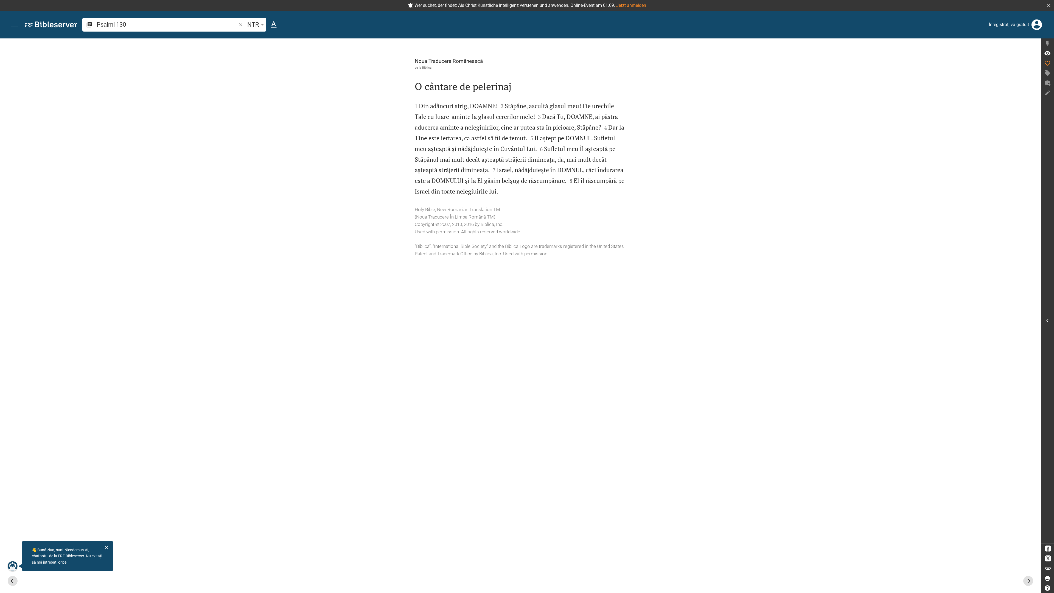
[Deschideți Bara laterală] (1047, 320)
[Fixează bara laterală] (1047, 43)
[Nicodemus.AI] (13, 566)
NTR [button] (253, 24)
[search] (167, 24)
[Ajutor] (1047, 588)
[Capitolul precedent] (13, 581)
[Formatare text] (273, 24)
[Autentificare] (1036, 24)
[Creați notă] (1047, 93)
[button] (1049, 5)
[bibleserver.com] (51, 25)
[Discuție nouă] (1047, 83)
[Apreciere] (1047, 63)
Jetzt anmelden (631, 5)
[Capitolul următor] (1028, 581)
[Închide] (106, 547)
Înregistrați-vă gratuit (1009, 24)
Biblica (426, 67)
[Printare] (1047, 578)
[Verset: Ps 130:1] (1047, 53)
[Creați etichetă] (1047, 73)
